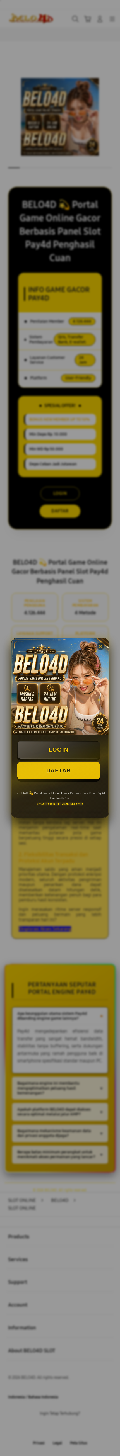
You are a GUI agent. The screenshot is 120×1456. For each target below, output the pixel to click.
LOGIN (59, 750)
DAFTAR (58, 770)
